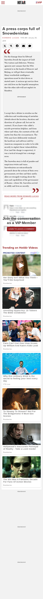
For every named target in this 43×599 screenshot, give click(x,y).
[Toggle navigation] (3, 3)
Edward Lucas (11, 38)
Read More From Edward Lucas (21, 196)
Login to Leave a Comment (21, 229)
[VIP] (39, 3)
